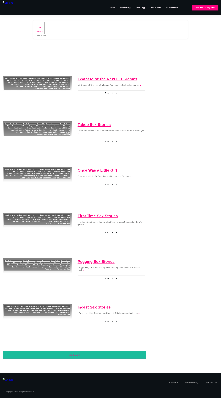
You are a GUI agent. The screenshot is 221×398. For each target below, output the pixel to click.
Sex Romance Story (61, 84)
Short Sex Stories (22, 86)
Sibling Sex (35, 86)
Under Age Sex (54, 88)
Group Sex (47, 80)
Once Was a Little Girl (97, 170)
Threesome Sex (40, 88)
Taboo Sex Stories (49, 86)
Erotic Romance (52, 78)
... (140, 85)
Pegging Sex (15, 84)
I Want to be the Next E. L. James (107, 79)
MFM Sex (65, 82)
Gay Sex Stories (35, 80)
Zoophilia (66, 88)
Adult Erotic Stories (13, 78)
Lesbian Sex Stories (33, 82)
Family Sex (64, 78)
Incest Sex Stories (16, 82)
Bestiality (41, 78)
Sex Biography (45, 84)
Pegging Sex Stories (96, 261)
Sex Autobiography (29, 84)
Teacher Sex (64, 86)
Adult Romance (29, 78)
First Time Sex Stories (98, 216)
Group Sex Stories (61, 80)
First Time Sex (13, 80)
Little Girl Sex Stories (52, 82)
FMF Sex (24, 80)
